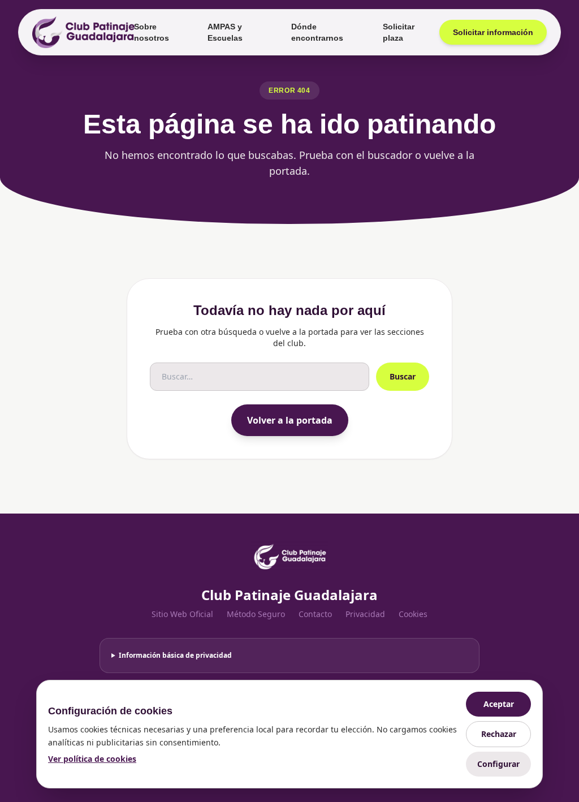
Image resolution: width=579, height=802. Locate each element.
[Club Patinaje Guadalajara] (79, 32)
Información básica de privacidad (175, 655)
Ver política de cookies (92, 758)
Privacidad (365, 614)
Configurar (498, 763)
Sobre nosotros (151, 32)
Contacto (315, 614)
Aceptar (498, 703)
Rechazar (498, 733)
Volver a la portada (289, 420)
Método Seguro (256, 614)
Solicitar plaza (398, 32)
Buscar (403, 376)
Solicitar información (493, 32)
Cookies (413, 614)
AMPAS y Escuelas (225, 32)
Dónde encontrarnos (317, 32)
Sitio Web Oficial (182, 614)
